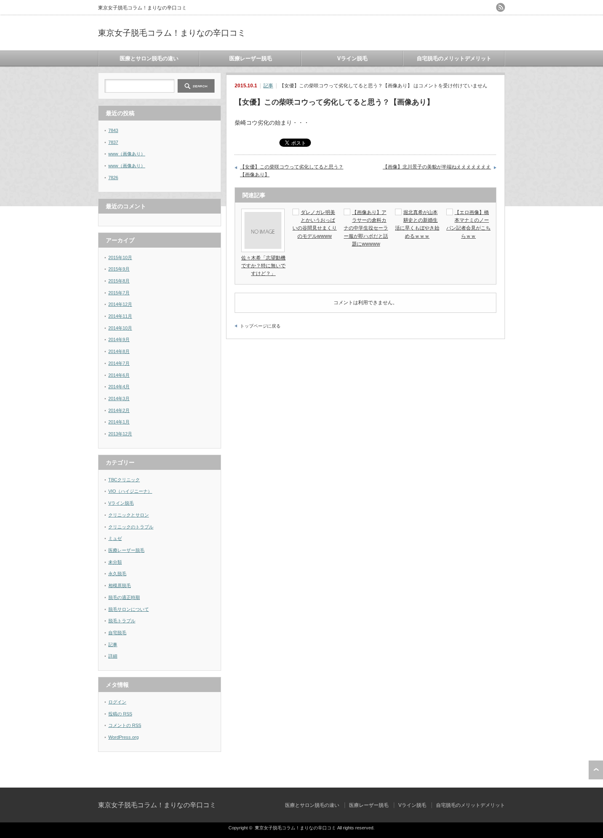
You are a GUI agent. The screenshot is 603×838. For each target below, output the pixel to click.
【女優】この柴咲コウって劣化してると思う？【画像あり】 (291, 171)
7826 (113, 177)
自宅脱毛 (117, 632)
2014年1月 (119, 421)
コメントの (124, 725)
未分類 (115, 562)
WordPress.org (123, 737)
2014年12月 (120, 304)
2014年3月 (119, 398)
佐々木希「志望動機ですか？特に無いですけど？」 (263, 265)
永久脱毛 (117, 573)
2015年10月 (120, 257)
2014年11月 (120, 316)
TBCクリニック (124, 479)
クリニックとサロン (128, 514)
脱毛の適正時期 (124, 597)
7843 (113, 130)
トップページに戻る (260, 325)
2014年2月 (119, 410)
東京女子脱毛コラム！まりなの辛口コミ (172, 32)
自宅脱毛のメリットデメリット (454, 58)
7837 (113, 142)
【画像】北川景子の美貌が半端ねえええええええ (437, 167)
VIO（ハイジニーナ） (130, 491)
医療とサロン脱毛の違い (149, 58)
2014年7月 (119, 363)
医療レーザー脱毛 (250, 58)
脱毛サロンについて (128, 609)
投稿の (120, 713)
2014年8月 (119, 351)
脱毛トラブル (121, 620)
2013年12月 (120, 433)
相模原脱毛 (119, 585)
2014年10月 (120, 328)
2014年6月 (119, 375)
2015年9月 (119, 268)
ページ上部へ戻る (596, 770)
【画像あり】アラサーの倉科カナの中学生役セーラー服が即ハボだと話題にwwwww (366, 228)
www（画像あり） (126, 153)
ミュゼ (115, 538)
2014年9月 (119, 339)
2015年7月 (119, 292)
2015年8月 (119, 280)
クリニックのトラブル (130, 526)
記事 (268, 86)
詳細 (112, 656)
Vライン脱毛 (352, 58)
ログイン (117, 701)
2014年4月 (119, 386)
